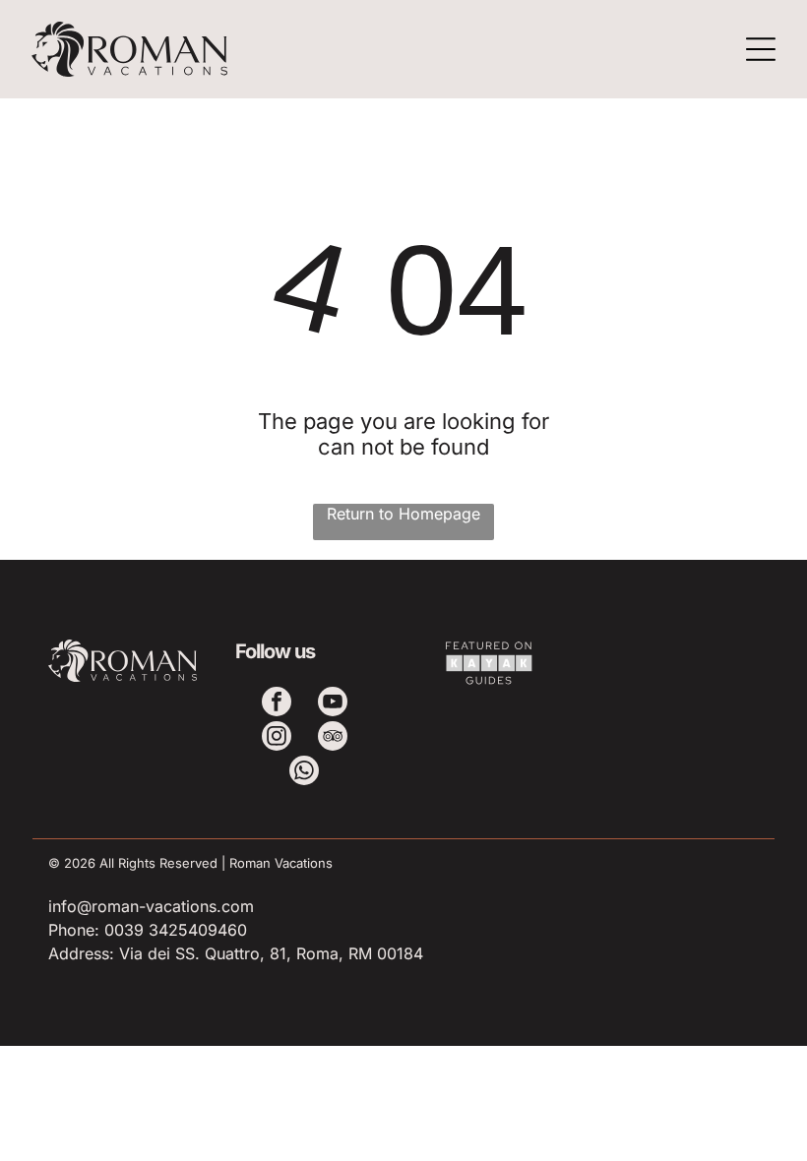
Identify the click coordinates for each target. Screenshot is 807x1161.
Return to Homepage (403, 513)
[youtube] (332, 704)
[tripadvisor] (332, 738)
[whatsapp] (304, 773)
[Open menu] (761, 49)
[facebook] (276, 704)
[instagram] (276, 738)
